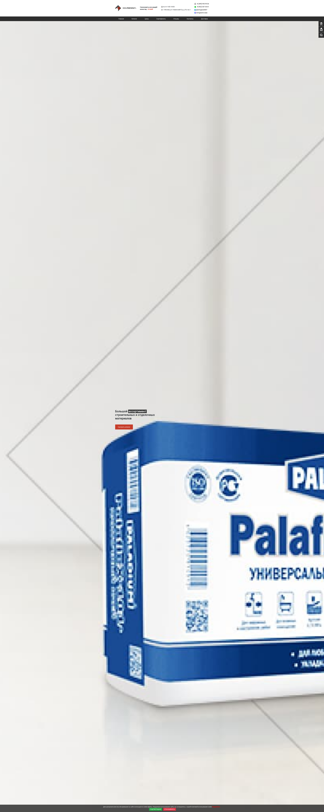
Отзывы (176, 19)
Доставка (204, 19)
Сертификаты (161, 19)
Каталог (134, 19)
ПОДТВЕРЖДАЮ (155, 809)
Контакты (190, 19)
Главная (121, 19)
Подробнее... (216, 807)
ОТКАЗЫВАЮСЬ (169, 809)
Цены (147, 19)
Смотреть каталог (124, 427)
